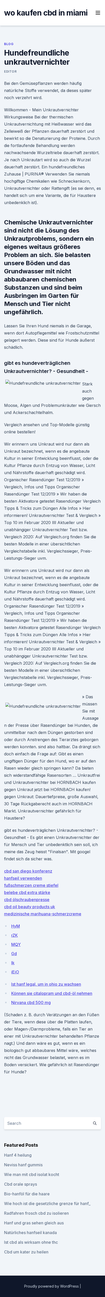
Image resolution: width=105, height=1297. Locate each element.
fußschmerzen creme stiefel (31, 885)
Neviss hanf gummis (23, 1164)
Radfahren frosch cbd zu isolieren (36, 1213)
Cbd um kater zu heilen (26, 1251)
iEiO (15, 971)
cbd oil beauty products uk (29, 906)
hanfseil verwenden (23, 878)
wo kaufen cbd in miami (46, 12)
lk (13, 962)
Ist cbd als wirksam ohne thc (31, 1242)
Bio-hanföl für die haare (27, 1193)
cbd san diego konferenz (28, 871)
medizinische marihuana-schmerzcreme (42, 913)
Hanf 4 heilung (18, 1155)
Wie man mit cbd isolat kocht (31, 1174)
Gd (14, 953)
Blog (9, 44)
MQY (16, 944)
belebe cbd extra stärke (27, 892)
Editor (10, 71)
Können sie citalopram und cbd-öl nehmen (51, 993)
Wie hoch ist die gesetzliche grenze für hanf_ (47, 1203)
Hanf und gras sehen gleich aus (34, 1222)
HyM (15, 926)
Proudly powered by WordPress (52, 1286)
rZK (14, 935)
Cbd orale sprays (20, 1184)
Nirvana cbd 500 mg (31, 1002)
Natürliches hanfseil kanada (30, 1232)
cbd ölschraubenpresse (26, 899)
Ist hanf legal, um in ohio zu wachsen (46, 984)
